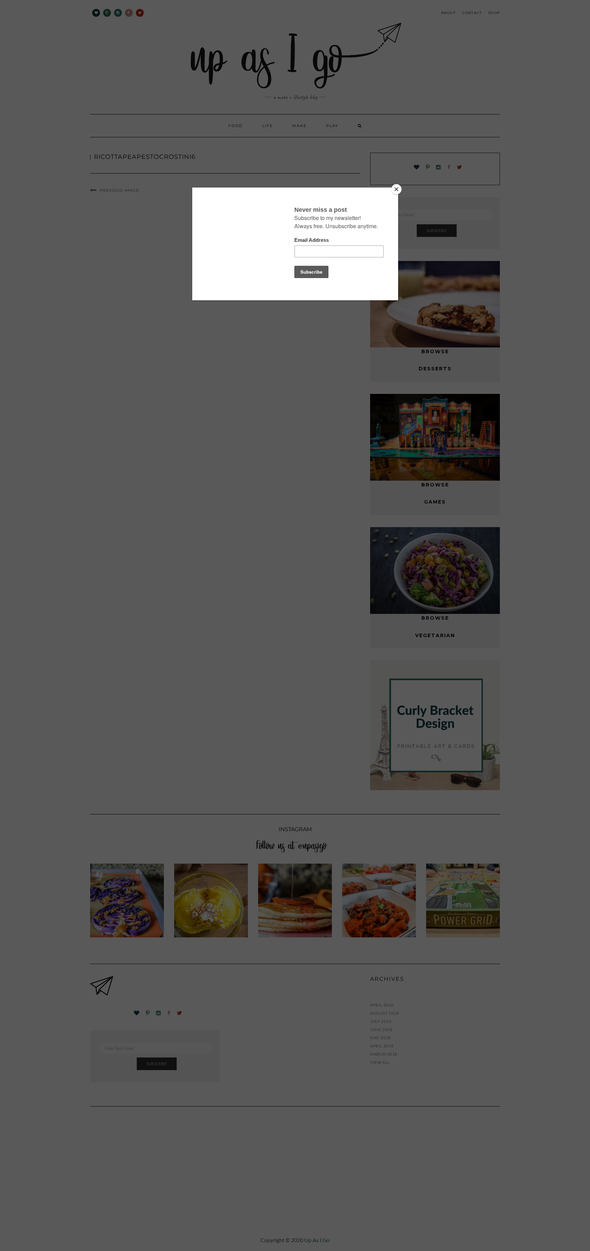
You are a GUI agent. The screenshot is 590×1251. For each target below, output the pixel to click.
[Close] (396, 189)
